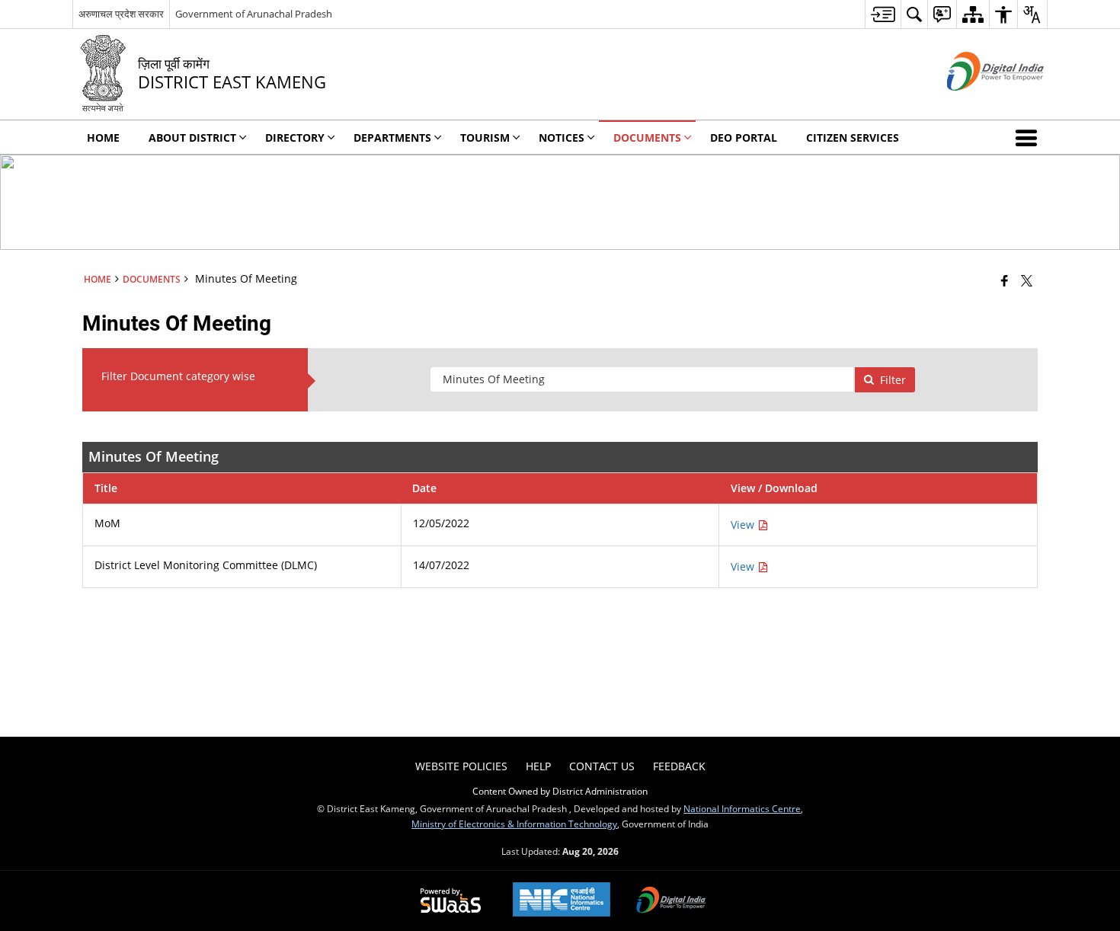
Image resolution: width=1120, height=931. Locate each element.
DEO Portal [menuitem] (743, 137)
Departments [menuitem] (392, 137)
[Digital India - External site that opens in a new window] (976, 103)
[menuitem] (883, 14)
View (744, 524)
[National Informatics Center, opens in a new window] (561, 901)
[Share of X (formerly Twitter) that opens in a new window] (1026, 280)
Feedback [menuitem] (679, 766)
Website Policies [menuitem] (461, 766)
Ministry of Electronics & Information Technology (514, 823)
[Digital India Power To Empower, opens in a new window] (671, 901)
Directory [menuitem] (295, 137)
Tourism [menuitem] (485, 137)
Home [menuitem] (103, 137)
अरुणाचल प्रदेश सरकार (121, 14)
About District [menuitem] (192, 137)
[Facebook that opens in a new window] (1004, 280)
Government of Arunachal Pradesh (253, 14)
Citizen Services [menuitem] (852, 137)
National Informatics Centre (742, 808)
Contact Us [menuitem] (602, 766)
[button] (1029, 137)
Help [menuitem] (538, 766)
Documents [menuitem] (647, 137)
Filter (893, 380)
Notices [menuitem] (561, 137)
